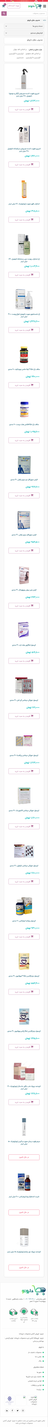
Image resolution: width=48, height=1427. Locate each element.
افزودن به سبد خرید (23, 109)
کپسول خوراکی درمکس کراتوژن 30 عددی (24, 865)
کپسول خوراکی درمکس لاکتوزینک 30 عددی (24, 810)
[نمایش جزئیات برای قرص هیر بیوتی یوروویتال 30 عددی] (24, 575)
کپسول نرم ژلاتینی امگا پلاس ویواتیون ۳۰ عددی (24, 1031)
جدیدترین (20, 57)
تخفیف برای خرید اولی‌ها (33, 1376)
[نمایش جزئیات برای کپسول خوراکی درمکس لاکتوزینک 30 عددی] (24, 796)
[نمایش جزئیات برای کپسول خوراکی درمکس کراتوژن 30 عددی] (24, 851)
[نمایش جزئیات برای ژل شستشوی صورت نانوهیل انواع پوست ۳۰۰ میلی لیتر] (24, 299)
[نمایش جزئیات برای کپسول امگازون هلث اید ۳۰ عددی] (24, 630)
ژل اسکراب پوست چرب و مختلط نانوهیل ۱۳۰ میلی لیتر (24, 260)
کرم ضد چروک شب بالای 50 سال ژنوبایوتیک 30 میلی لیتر (24, 1087)
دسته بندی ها (38, 26)
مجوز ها (39, 1372)
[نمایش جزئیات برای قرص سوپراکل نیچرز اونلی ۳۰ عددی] (24, 520)
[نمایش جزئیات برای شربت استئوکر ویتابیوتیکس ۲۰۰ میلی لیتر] (24, 1182)
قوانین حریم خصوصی (34, 1381)
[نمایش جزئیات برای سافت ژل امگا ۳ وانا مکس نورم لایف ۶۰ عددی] (24, 354)
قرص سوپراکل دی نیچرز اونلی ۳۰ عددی (24, 479)
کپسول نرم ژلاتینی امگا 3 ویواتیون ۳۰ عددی (24, 976)
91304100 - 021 (30, 1299)
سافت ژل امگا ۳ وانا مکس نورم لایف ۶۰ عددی (24, 369)
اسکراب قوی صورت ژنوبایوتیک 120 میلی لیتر (24, 203)
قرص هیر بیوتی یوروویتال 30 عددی (24, 590)
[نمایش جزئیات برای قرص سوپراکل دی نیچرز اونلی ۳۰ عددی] (24, 465)
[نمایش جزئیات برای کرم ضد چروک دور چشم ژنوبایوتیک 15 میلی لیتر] (24, 1237)
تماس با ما (38, 1356)
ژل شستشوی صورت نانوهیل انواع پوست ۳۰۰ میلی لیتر (24, 315)
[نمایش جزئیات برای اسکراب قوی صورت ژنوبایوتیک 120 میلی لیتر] (24, 189)
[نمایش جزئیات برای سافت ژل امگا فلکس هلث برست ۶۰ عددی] (24, 410)
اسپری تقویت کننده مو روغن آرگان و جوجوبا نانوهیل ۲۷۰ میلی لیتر (24, 95)
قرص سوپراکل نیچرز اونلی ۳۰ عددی (24, 534)
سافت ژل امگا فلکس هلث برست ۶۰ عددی (24, 424)
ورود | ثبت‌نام (14, 5)
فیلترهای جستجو (37, 33)
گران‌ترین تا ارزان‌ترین (33, 57)
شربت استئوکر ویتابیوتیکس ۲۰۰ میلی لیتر (24, 1196)
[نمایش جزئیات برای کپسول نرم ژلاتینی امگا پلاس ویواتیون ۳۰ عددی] (24, 1016)
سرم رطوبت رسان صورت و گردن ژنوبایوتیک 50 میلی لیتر (24, 1142)
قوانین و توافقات (36, 1385)
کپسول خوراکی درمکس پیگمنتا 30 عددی (24, 755)
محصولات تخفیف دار (34, 1352)
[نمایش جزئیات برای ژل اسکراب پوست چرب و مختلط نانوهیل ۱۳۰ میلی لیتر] (24, 244)
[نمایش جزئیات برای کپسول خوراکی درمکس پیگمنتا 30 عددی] (24, 741)
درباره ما (39, 1389)
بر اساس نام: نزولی (20, 49)
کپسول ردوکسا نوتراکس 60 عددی (24, 920)
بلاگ (40, 1361)
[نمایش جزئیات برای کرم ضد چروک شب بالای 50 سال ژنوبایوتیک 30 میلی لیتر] (24, 1071)
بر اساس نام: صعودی (33, 53)
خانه (44, 20)
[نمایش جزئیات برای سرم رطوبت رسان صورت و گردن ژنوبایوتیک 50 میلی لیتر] (24, 1127)
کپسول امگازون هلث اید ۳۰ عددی (24, 645)
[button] (3, 6)
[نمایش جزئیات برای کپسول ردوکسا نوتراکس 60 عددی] (24, 906)
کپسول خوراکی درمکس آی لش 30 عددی (24, 700)
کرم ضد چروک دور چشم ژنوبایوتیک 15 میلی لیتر (24, 1251)
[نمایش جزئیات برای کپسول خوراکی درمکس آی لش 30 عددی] (24, 685)
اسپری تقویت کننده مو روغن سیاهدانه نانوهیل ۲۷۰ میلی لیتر (24, 150)
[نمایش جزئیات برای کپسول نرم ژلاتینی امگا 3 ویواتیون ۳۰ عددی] (24, 961)
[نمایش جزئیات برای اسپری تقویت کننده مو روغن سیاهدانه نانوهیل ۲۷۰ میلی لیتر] (24, 134)
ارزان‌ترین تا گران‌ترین (16, 53)
